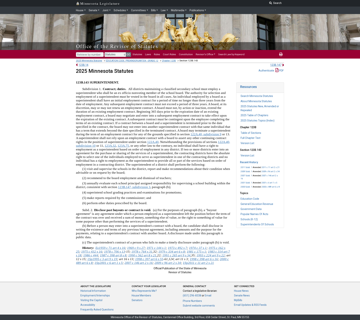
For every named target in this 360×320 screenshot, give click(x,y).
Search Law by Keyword (231, 54)
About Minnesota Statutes (256, 101)
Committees (138, 10)
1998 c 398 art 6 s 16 (204, 259)
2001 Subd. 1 (246, 183)
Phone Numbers (192, 300)
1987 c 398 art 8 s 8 (113, 255)
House (79, 10)
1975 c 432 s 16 (91, 251)
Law (163, 10)
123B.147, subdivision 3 (134, 187)
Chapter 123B (169, 60)
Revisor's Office (204, 54)
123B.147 (275, 64)
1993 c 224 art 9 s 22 (210, 255)
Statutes (137, 54)
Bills (153, 10)
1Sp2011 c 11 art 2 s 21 (198, 263)
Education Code (250, 198)
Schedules (120, 10)
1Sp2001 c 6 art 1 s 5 (108, 263)
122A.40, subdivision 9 (205, 134)
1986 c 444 (90, 255)
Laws (148, 54)
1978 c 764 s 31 (141, 251)
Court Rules (169, 54)
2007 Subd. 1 (246, 175)
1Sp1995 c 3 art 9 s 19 (102, 259)
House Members (141, 295)
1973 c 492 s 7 (177, 248)
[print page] (281, 54)
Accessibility (87, 304)
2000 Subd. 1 (246, 187)
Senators (137, 300)
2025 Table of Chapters (254, 115)
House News (241, 290)
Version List (247, 143)
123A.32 (110, 145)
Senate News (242, 295)
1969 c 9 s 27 (136, 248)
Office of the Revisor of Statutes (117, 46)
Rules (157, 54)
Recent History (249, 162)
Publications (197, 10)
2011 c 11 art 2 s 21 (271, 167)
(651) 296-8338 (192, 295)
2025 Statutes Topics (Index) (257, 120)
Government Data (251, 209)
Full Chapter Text (250, 137)
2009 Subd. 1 (246, 171)
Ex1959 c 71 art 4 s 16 (110, 248)
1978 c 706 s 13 (114, 251)
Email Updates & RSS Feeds (250, 304)
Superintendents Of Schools (257, 224)
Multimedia (177, 10)
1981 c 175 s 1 (196, 251)
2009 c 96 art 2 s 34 (271, 171)
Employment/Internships (95, 295)
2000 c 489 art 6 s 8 (271, 187)
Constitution (186, 54)
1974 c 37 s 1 (198, 248)
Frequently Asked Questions (97, 309)
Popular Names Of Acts (254, 214)
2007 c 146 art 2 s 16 (138, 263)
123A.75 (123, 145)
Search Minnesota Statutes (257, 96)
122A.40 (153, 142)
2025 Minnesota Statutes (89, 60)
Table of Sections (251, 132)
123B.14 (83, 64)
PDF (281, 70)
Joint (105, 10)
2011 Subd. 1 (246, 167)
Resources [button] (248, 87)
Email (208, 295)
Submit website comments (199, 305)
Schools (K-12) (249, 219)
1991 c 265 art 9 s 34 (176, 255)
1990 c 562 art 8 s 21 (142, 255)
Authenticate (266, 70)
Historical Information (93, 290)
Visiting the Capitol (91, 300)
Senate (93, 10)
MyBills (238, 300)
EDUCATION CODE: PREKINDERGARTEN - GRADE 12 (132, 60)
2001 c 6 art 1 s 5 (269, 183)
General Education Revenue (257, 203)
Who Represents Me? (144, 290)
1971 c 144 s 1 (156, 248)
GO (128, 54)
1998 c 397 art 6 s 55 (149, 259)
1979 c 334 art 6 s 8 (171, 251)
